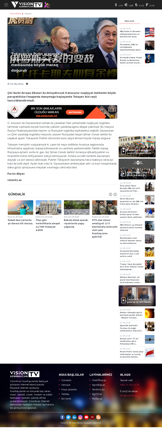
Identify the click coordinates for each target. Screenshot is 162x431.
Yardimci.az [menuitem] (98, 389)
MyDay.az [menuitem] (97, 398)
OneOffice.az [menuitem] (99, 380)
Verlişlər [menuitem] (66, 385)
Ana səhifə (15, 13)
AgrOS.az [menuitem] (97, 394)
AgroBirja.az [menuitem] (98, 385)
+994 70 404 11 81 (129, 384)
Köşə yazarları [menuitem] (69, 389)
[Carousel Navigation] (113, 194)
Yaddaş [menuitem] (65, 394)
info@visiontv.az (128, 395)
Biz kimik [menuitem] (66, 398)
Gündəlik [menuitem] (66, 380)
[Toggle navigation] (6, 5)
